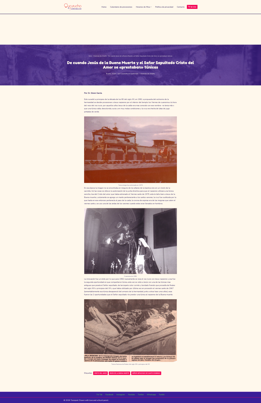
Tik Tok (99, 394)
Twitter (141, 394)
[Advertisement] (130, 29)
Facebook (109, 394)
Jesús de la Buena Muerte (119, 373)
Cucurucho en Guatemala (129, 74)
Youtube (131, 394)
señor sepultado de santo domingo (146, 373)
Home (103, 7)
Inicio (90, 56)
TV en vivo (192, 7)
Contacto (180, 7)
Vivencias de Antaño (100, 56)
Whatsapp (151, 394)
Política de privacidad (164, 7)
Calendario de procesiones (121, 7)
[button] (151, 6)
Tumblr (162, 394)
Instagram (120, 394)
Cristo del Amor (100, 373)
